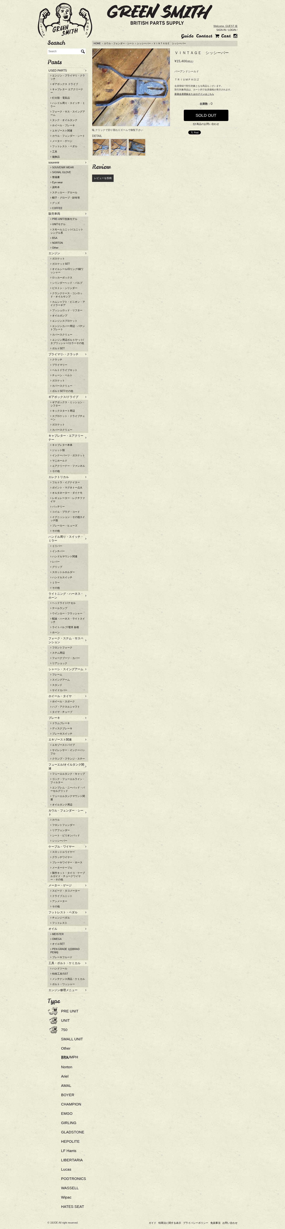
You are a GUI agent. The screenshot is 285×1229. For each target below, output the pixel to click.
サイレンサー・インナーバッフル (67, 752)
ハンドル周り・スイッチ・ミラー (67, 105)
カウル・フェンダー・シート (119, 43)
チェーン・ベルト (61, 375)
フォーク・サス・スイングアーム (67, 113)
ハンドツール (59, 968)
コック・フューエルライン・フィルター (67, 781)
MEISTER (57, 934)
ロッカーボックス (61, 277)
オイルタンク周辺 (61, 804)
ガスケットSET (60, 263)
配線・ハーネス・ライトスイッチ (67, 620)
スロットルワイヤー (63, 851)
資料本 (55, 187)
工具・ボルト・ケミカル (64, 963)
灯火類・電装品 (60, 97)
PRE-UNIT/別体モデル (64, 219)
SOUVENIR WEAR (62, 167)
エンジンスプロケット (64, 320)
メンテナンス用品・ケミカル (68, 978)
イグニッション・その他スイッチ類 (67, 519)
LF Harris (68, 1151)
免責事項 (215, 1222)
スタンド (56, 685)
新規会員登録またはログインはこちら (194, 94)
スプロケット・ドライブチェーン (67, 418)
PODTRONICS (73, 1179)
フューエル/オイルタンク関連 (66, 766)
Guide (187, 36)
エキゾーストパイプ (63, 744)
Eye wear (57, 182)
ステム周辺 (58, 652)
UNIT (65, 1020)
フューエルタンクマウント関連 (67, 798)
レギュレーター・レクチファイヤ (67, 500)
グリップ (56, 566)
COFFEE (56, 208)
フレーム (56, 674)
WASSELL (70, 1188)
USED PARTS (57, 70)
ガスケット (58, 258)
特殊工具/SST (59, 973)
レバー (55, 561)
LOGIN (232, 30)
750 (64, 1030)
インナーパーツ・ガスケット (68, 455)
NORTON (57, 242)
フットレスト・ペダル (64, 146)
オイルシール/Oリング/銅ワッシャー (66, 271)
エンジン (54, 253)
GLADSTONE (72, 1132)
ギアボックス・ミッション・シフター (67, 404)
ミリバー (56, 545)
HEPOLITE (70, 1141)
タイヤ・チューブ (61, 711)
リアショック (59, 663)
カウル (55, 819)
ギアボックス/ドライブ (63, 396)
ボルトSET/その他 (62, 391)
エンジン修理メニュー (63, 990)
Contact (204, 36)
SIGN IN (221, 30)
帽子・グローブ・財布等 (65, 197)
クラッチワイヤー (61, 857)
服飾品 (55, 156)
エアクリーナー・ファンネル (68, 465)
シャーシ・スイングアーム (65, 669)
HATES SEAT (72, 1207)
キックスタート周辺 (63, 410)
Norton (66, 1067)
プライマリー (59, 364)
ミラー (55, 582)
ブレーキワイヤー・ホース (66, 862)
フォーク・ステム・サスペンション (65, 640)
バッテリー (58, 506)
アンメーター (59, 901)
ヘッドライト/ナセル (63, 603)
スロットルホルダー (63, 572)
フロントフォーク (61, 647)
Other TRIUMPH (69, 1052)
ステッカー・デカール (64, 192)
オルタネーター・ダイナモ (66, 492)
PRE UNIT (70, 1011)
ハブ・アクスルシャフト (65, 706)
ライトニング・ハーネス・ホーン (65, 595)
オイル (52, 928)
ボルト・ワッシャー (63, 984)
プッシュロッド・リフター (66, 310)
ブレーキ (54, 717)
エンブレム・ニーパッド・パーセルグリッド (67, 789)
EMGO (67, 1113)
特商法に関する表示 (169, 1222)
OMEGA (56, 939)
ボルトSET (58, 348)
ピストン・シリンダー (64, 288)
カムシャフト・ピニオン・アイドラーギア (67, 303)
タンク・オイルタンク (64, 120)
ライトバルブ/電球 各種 (65, 627)
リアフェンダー (60, 830)
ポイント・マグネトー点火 (66, 487)
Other (54, 247)
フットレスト (59, 922)
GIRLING (68, 1123)
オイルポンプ (59, 315)
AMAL (66, 1086)
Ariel (64, 1076)
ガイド (152, 1222)
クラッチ (56, 359)
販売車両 (54, 213)
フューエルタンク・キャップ (68, 773)
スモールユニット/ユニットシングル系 (66, 231)
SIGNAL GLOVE (61, 172)
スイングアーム (60, 679)
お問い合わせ (230, 1222)
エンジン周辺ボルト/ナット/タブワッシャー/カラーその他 (67, 341)
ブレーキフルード (61, 957)
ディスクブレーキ (61, 728)
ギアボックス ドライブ (64, 84)
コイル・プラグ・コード (65, 511)
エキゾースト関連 (61, 130)
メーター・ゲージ (61, 141)
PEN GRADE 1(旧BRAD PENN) (64, 951)
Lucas (66, 1169)
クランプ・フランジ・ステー (68, 758)
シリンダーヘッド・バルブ (66, 282)
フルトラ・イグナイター (65, 482)
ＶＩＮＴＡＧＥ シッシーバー (169, 43)
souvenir (53, 162)
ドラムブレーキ (60, 723)
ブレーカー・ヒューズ (64, 525)
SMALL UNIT (72, 1039)
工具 (54, 151)
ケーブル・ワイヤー (61, 846)
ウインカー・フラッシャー (66, 613)
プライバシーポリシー (195, 1222)
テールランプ (59, 608)
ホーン (55, 632)
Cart (225, 36)
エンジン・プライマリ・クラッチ (67, 77)
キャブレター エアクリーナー (66, 91)
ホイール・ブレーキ (63, 125)
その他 (55, 471)
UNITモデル (58, 224)
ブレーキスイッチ (61, 733)
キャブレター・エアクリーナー (65, 437)
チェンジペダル (60, 917)
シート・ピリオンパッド (65, 835)
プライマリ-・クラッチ (63, 354)
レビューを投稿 (103, 178)
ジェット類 (58, 450)
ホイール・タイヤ (60, 696)
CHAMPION (71, 1104)
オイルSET (58, 943)
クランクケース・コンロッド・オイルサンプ (66, 295)
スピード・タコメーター (65, 890)
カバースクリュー (61, 334)
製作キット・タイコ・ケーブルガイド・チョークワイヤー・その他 (67, 876)
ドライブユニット (61, 896)
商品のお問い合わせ (207, 124)
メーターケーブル (61, 867)
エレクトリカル (58, 477)
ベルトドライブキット (64, 370)
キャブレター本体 (61, 444)
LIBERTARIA (72, 1160)
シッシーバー (144, 43)
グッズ (55, 202)
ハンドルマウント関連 (64, 556)
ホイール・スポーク (63, 701)
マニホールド (59, 460)
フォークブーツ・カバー (65, 658)
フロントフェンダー (63, 825)
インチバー (58, 551)
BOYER (67, 1095)
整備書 (55, 177)
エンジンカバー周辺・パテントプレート (67, 328)
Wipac (66, 1197)
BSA (54, 238)
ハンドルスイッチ (61, 577)
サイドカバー (59, 690)
